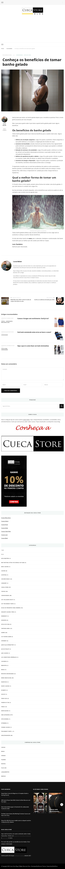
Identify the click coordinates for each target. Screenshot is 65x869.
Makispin (4, 665)
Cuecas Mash (4, 538)
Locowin (4, 661)
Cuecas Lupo (4, 535)
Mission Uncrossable (7, 673)
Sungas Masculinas (6, 518)
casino (3, 570)
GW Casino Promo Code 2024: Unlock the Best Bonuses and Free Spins (15, 801)
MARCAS (3, 776)
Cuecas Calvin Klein (6, 531)
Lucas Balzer (4, 124)
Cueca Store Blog (14, 866)
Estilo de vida (27, 55)
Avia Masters (5, 558)
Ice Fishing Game (6, 636)
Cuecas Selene (4, 521)
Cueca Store (4, 348)
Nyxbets (3, 690)
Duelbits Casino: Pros (7, 612)
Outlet (3, 694)
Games (3, 632)
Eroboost (4, 616)
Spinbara (4, 723)
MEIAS (3, 751)
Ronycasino (4, 710)
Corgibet (4, 583)
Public (3, 706)
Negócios (4, 682)
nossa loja (5, 838)
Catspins (3, 575)
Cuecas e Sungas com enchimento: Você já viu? (33, 318)
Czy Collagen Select (7, 599)
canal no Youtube (19, 836)
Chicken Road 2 (5, 579)
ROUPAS (3, 763)
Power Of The (5, 702)
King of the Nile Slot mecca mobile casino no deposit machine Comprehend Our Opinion (16, 821)
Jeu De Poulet (5, 649)
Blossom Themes (42, 866)
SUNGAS (3, 755)
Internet (3, 640)
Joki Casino (4, 653)
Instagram (28, 836)
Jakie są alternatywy (7, 644)
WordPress (55, 866)
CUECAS (3, 747)
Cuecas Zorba (4, 528)
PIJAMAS (3, 759)
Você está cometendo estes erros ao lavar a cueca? (34, 332)
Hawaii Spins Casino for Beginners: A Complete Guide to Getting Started (14, 794)
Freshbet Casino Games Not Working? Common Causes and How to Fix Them (15, 814)
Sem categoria (5, 714)
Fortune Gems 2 (5, 628)
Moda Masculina (5, 322)
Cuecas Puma (4, 524)
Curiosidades (19, 55)
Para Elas (4, 698)
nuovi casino (5, 686)
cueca (30, 238)
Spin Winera (4, 719)
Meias (3, 669)
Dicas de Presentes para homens (10, 607)
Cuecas (3, 321)
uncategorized (5, 735)
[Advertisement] (32, 27)
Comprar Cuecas (19, 855)
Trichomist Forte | (6, 731)
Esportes (3, 620)
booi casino (5, 566)
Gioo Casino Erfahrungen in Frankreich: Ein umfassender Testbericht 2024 (15, 807)
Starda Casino (5, 727)
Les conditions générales (9, 657)
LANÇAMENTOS (5, 772)
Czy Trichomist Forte (7, 603)
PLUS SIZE (3, 768)
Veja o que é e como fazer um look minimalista (33, 346)
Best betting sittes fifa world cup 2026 (12, 562)
